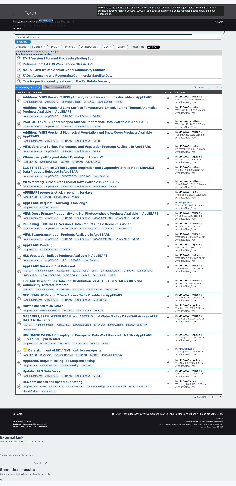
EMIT (95, 270)
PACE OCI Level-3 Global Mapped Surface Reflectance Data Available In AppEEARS (85, 122)
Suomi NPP (99, 186)
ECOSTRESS (69, 176)
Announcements (33, 101)
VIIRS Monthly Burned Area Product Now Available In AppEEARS (71, 182)
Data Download (48, 161)
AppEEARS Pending (37, 245)
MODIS (99, 310)
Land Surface (105, 101)
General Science (64, 355)
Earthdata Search (71, 101)
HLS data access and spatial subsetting (52, 382)
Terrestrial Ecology (112, 355)
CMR (43, 386)
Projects (69, 47)
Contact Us (219, 419)
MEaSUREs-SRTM (136, 324)
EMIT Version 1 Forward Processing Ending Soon (59, 58)
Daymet (65, 161)
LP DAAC (89, 101)
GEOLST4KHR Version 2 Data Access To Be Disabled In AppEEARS (72, 295)
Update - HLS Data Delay (41, 371)
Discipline (39, 47)
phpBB (195, 421)
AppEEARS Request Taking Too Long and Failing (59, 361)
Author (120, 47)
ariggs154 (184, 202)
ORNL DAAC (93, 161)
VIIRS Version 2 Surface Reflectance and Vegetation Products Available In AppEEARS (87, 147)
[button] (213, 87)
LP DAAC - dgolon (189, 156)
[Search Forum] (219, 35)
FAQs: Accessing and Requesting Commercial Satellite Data (68, 76)
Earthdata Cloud (82, 324)
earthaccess (48, 391)
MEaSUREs (30, 275)
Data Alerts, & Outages (46, 51)
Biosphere (45, 355)
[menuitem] (154, 414)
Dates (107, 47)
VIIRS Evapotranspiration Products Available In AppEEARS (66, 235)
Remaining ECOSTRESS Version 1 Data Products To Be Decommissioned (77, 224)
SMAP (85, 275)
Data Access (56, 386)
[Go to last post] (202, 96)
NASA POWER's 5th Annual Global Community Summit (64, 70)
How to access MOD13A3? (43, 306)
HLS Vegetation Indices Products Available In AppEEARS (65, 256)
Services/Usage (89, 47)
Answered (21, 47)
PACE (96, 126)
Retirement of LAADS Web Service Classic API (58, 64)
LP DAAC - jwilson (189, 96)
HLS (63, 260)
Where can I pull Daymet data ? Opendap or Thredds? (63, 157)
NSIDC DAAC (71, 275)
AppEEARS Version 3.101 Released (49, 266)
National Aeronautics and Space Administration (30, 426)
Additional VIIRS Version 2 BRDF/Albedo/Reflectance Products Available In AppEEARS (87, 97)
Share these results (55, 87)
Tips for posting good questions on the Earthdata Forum (65, 81)
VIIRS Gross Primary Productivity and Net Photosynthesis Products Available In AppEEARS (91, 213)
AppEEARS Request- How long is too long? (55, 203)
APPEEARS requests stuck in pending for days (57, 192)
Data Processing (49, 207)
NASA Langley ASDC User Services (34, 424)
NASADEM (30, 329)
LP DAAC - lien (187, 192)
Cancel (37, 463)
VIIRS (119, 101)
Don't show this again (22, 34)
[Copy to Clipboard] (1, 479)
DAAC (54, 47)
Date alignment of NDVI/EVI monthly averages (63, 350)
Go (46, 463)
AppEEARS (51, 101)
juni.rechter (185, 348)
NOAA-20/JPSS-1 (103, 218)
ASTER (28, 270)
